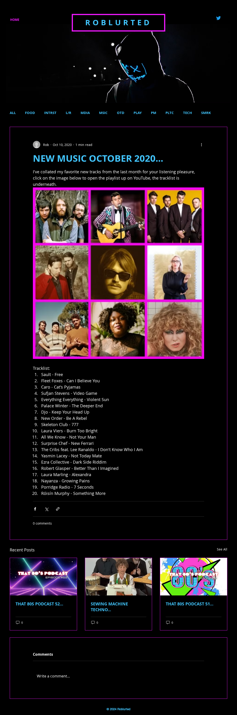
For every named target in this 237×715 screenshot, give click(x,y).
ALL (13, 113)
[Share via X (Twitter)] (46, 509)
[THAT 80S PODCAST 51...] (193, 576)
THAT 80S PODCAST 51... (189, 604)
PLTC (169, 113)
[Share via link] (58, 509)
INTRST (50, 113)
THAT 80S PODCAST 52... (39, 604)
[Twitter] (218, 18)
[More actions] (201, 144)
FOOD (30, 113)
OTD (120, 113)
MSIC (103, 113)
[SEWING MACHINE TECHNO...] (118, 576)
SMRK (206, 113)
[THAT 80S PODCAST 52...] (43, 576)
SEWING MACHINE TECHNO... (109, 607)
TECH (187, 113)
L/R (68, 113)
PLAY (138, 113)
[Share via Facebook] (35, 509)
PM (153, 113)
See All (222, 549)
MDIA (85, 113)
